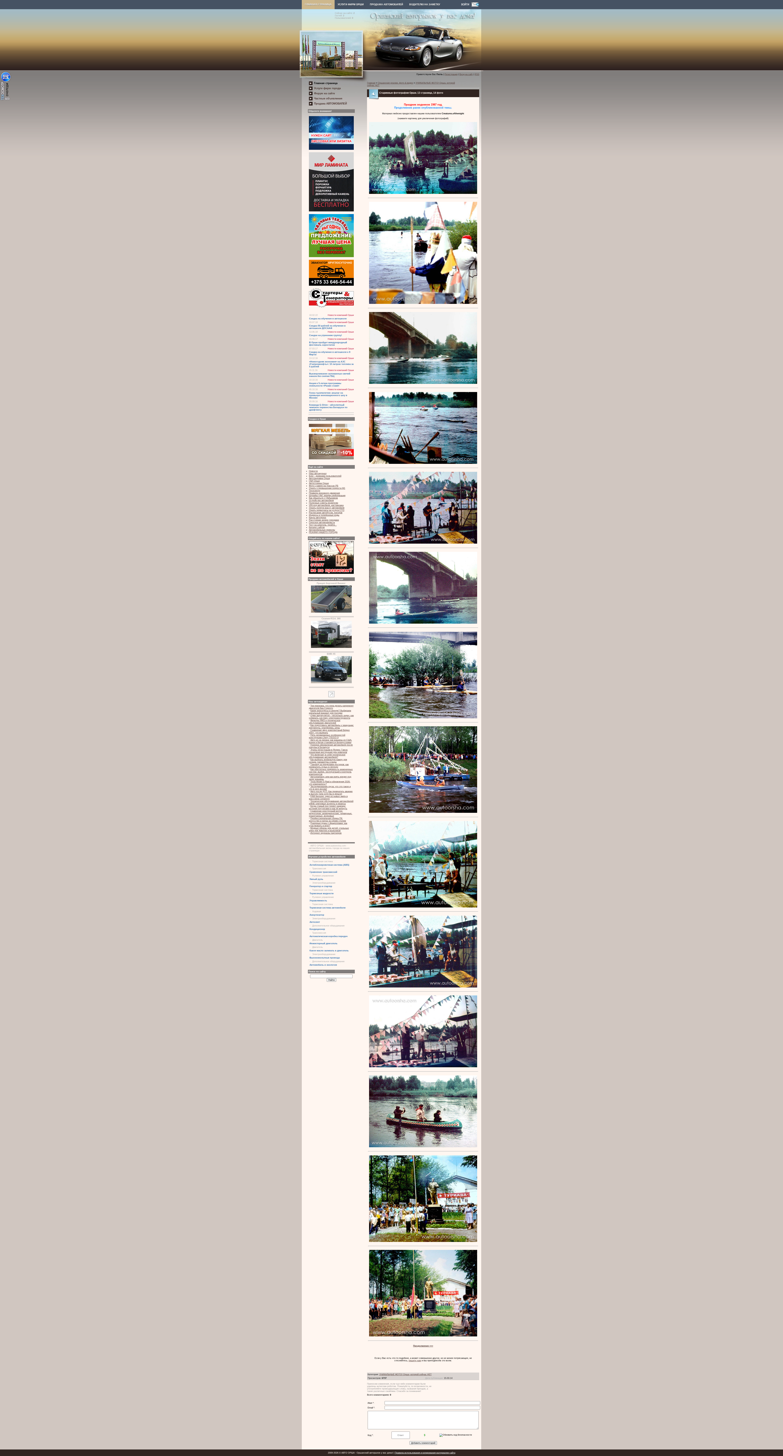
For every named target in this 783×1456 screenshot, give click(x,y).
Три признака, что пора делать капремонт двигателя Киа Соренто (331, 706)
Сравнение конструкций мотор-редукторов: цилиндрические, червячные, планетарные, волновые (330, 813)
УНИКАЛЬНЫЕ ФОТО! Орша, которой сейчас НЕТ (405, 1374)
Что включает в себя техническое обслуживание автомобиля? (327, 755)
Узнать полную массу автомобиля (326, 507)
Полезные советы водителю (323, 503)
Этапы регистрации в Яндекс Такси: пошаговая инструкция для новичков (328, 751)
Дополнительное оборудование (328, 925)
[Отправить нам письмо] (475, 6)
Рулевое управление (323, 875)
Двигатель (317, 940)
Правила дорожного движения (324, 493)
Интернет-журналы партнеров (326, 833)
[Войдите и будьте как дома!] (466, 6)
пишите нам (415, 1360)
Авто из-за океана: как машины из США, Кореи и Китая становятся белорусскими (330, 741)
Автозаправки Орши (319, 478)
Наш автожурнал (317, 473)
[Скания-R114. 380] (331, 647)
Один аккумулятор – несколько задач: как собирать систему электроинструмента (331, 716)
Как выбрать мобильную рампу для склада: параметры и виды (328, 760)
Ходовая (316, 911)
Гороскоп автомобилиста (322, 522)
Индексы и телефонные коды (324, 515)
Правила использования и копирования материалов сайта (425, 1453)
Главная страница (318, 4)
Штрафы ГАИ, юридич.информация (327, 495)
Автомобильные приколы (322, 530)
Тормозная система (322, 861)
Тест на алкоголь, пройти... (323, 525)
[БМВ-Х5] (331, 682)
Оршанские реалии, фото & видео (395, 83)
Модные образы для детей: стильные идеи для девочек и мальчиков (329, 829)
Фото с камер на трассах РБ (323, 485)
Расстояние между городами (324, 520)
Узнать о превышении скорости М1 (327, 488)
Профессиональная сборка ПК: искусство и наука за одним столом (327, 819)
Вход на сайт (466, 74)
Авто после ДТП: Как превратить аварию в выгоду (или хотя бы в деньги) (331, 792)
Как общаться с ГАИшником (323, 498)
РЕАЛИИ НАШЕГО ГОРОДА (323, 532)
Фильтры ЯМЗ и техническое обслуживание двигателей (324, 721)
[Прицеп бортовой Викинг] (331, 612)
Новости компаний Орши (341, 315)
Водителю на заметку (424, 4)
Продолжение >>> (423, 1346)
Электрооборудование (323, 883)
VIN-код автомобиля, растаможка (326, 505)
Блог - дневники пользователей (325, 476)
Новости (313, 471)
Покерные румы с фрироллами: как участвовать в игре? (328, 824)
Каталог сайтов (317, 527)
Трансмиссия (319, 868)
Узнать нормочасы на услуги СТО (326, 510)
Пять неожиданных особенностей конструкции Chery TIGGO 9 (327, 736)
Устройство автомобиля (321, 500)
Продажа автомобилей (386, 4)
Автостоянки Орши (319, 483)
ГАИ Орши (314, 481)
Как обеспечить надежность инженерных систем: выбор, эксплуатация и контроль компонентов (331, 771)
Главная (371, 83)
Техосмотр (314, 490)
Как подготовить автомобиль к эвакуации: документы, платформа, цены (331, 726)
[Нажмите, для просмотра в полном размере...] (423, 193)
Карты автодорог (317, 517)
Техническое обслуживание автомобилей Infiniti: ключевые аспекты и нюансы (331, 802)
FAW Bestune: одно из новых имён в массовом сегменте (328, 797)
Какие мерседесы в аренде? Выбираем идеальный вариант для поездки (330, 711)
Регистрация (451, 74)
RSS (477, 74)
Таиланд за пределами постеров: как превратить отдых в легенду (329, 765)
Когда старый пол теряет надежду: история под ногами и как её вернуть (328, 807)
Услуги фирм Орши (351, 4)
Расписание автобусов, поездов (325, 512)
